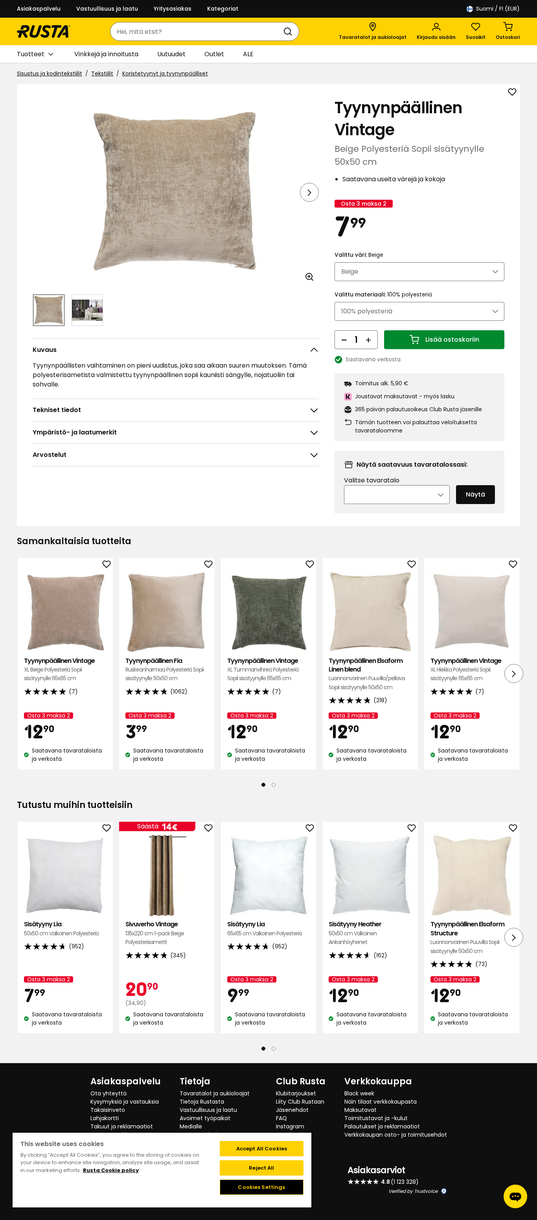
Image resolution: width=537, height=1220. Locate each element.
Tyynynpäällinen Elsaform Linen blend (367, 674)
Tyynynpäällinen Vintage (59, 670)
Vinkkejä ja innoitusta (106, 54)
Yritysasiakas (172, 9)
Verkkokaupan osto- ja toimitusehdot (395, 1135)
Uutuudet (171, 54)
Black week (359, 1093)
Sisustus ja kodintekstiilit (49, 73)
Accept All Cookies (261, 1148)
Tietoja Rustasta (202, 1102)
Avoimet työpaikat (205, 1118)
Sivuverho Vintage (154, 933)
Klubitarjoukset (296, 1093)
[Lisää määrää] (368, 339)
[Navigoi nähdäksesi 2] (87, 310)
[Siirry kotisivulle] (43, 31)
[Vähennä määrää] (344, 339)
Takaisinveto (107, 1110)
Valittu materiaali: (383, 294)
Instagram (290, 1126)
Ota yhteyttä (108, 1093)
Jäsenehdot (292, 1110)
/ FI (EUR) (498, 9)
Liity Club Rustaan (300, 1102)
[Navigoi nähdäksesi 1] (48, 310)
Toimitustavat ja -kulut (376, 1118)
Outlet (214, 54)
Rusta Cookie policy (111, 1170)
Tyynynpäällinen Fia (164, 670)
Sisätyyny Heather (355, 933)
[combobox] (197, 31)
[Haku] (289, 31)
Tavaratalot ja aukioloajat (215, 1093)
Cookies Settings (261, 1187)
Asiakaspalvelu (39, 9)
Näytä (475, 494)
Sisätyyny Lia (61, 928)
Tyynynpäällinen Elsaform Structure (467, 937)
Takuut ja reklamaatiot (121, 1126)
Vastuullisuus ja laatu (107, 9)
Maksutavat (360, 1110)
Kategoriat (222, 9)
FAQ (281, 1118)
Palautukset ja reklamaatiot (382, 1126)
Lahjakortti (104, 1118)
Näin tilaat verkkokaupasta (380, 1102)
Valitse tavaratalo (371, 480)
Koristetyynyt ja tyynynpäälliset (165, 73)
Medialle (191, 1126)
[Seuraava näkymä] (309, 192)
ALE (248, 54)
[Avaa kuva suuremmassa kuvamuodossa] (309, 277)
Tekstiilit (102, 73)
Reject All (261, 1168)
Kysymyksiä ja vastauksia (124, 1102)
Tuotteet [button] (30, 54)
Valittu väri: (359, 255)
